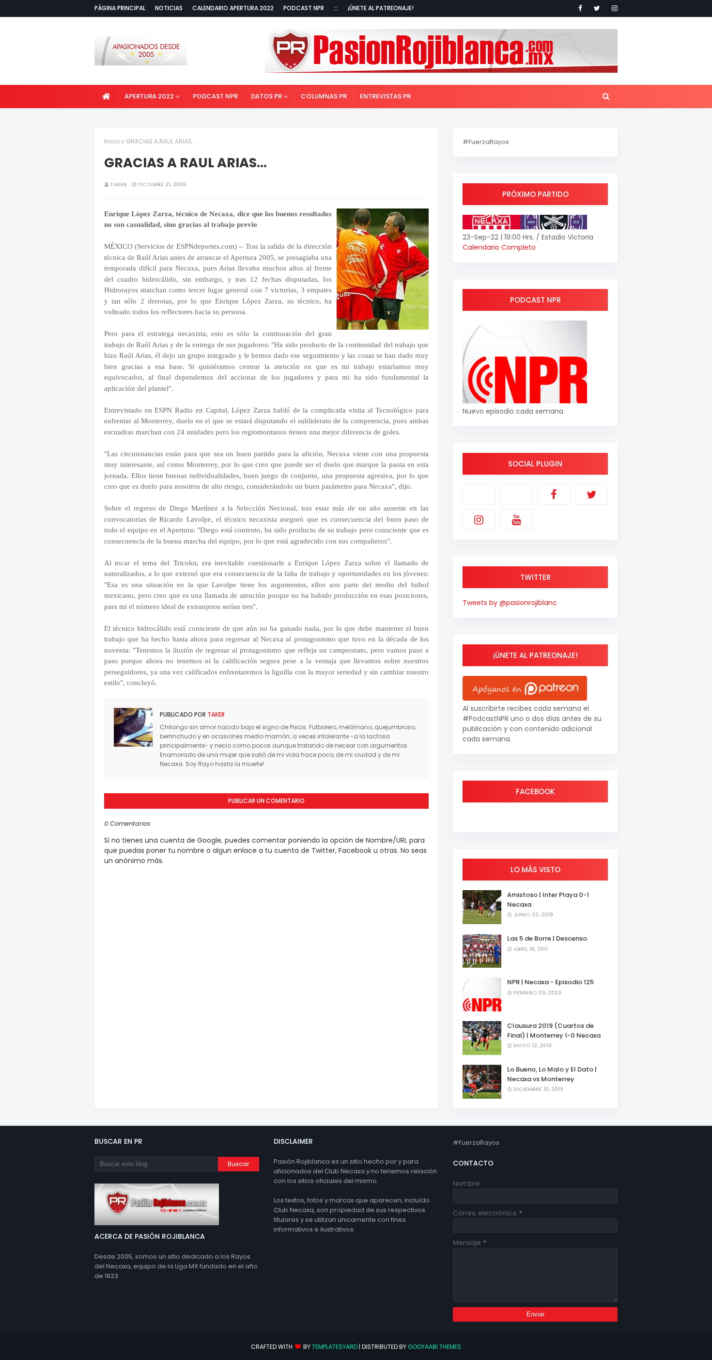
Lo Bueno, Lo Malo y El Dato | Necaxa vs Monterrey (552, 1074)
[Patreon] (479, 494)
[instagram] (613, 8)
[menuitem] (106, 96)
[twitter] (597, 8)
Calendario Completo (499, 247)
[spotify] (516, 494)
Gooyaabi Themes (434, 1347)
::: (336, 8)
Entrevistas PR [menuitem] (385, 96)
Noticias (169, 8)
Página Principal (119, 8)
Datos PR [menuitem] (266, 96)
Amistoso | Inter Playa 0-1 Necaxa (548, 899)
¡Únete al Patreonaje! (381, 8)
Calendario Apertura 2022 (233, 8)
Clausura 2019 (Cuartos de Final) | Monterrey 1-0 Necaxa (554, 1030)
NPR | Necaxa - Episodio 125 (550, 982)
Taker (118, 184)
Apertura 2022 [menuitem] (149, 96)
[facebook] (580, 8)
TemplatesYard (334, 1347)
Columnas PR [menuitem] (324, 96)
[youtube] (516, 520)
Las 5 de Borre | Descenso (547, 938)
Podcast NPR (303, 8)
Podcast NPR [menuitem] (215, 96)
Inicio (112, 141)
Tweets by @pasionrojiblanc (510, 603)
